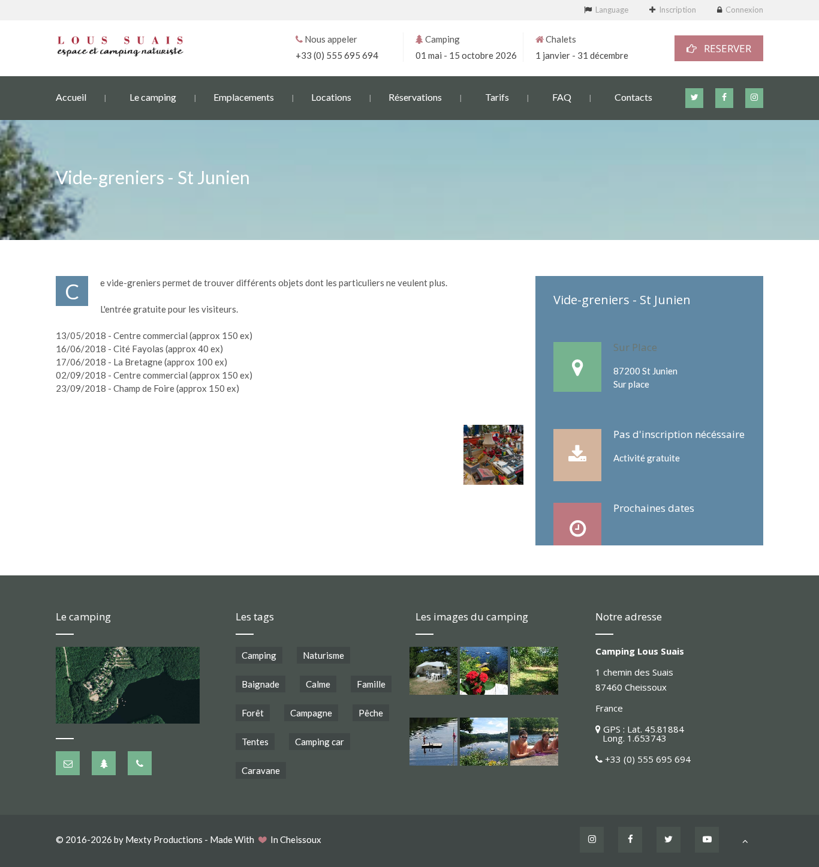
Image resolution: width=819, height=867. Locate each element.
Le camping (153, 97)
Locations (331, 97)
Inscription (677, 9)
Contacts (633, 97)
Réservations (415, 97)
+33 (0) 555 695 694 (337, 55)
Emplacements (243, 97)
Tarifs (497, 97)
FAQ (561, 97)
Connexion (744, 9)
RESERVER (724, 48)
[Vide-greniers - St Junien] (493, 455)
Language (611, 9)
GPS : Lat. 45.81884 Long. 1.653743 (639, 733)
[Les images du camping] (433, 671)
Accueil (71, 97)
